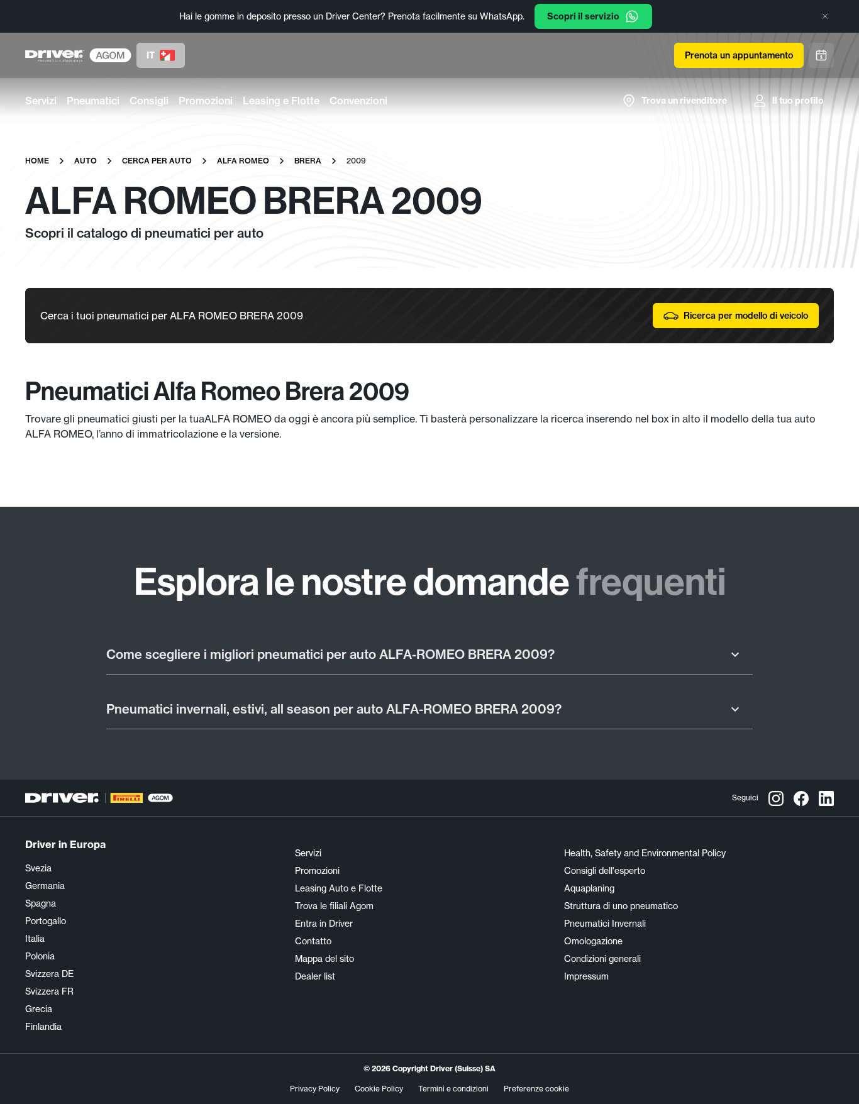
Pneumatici (93, 100)
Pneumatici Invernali (605, 923)
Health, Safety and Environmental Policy (645, 853)
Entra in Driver (324, 923)
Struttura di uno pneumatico (621, 906)
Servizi (41, 100)
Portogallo (45, 921)
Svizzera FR (49, 991)
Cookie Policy (379, 1088)
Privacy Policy (315, 1088)
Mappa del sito (324, 958)
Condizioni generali (602, 958)
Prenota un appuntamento (739, 55)
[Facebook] (801, 798)
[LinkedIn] (826, 798)
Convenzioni (358, 100)
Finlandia (43, 1026)
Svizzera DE (49, 974)
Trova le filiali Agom (334, 906)
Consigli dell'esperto (604, 870)
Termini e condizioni (453, 1088)
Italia (35, 938)
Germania (45, 885)
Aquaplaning (589, 888)
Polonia (40, 956)
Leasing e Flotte (281, 100)
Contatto (313, 941)
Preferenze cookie (536, 1088)
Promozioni (206, 100)
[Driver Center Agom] (54, 55)
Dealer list (315, 976)
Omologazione (593, 941)
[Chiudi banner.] (825, 16)
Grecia (38, 1009)
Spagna (40, 903)
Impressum (586, 976)
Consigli (149, 100)
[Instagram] (776, 798)
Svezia (38, 868)
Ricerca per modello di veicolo (746, 315)
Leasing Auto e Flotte (338, 888)
